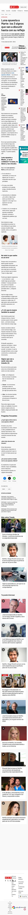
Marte (6, 14)
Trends (2, 14)
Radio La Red (23, 7)
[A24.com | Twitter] (8, 880)
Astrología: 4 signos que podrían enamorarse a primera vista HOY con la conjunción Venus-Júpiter (4, 104)
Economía (8, 10)
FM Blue (14, 884)
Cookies (20, 888)
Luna (10, 14)
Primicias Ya (20, 10)
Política (3, 10)
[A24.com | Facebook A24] (5, 880)
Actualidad (14, 10)
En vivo (16, 7)
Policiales (26, 10)
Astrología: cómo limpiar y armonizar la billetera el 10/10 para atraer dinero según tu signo (9, 498)
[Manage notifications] (25, 909)
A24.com (14, 876)
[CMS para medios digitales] (22, 907)
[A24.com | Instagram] (10, 880)
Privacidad (21, 882)
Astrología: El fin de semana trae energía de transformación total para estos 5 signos (9, 510)
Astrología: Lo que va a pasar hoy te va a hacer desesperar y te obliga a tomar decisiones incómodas (9, 504)
